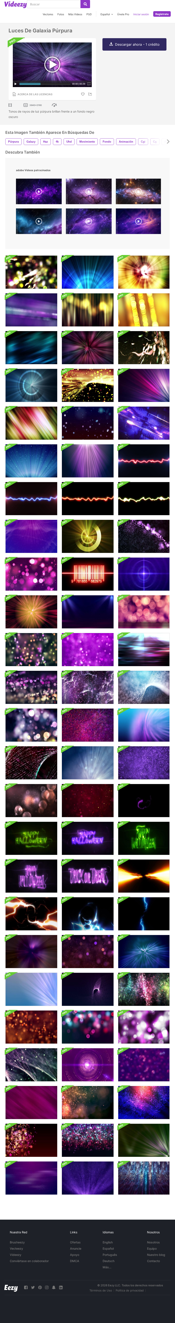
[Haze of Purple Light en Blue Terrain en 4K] (31, 536)
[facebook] (26, 1287)
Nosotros (153, 1242)
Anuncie (75, 1248)
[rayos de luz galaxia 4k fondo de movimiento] (31, 385)
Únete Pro (123, 14)
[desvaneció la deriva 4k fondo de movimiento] (88, 1027)
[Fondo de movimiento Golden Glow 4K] (144, 310)
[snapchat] (54, 1287)
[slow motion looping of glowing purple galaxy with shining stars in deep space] (39, 192)
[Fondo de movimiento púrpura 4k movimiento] (144, 1027)
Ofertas (75, 1242)
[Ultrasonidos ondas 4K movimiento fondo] (144, 649)
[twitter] (33, 1287)
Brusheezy (17, 1242)
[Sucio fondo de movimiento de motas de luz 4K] (144, 347)
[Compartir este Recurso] (90, 94)
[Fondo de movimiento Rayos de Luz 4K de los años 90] (31, 310)
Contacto (153, 1261)
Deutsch (108, 1261)
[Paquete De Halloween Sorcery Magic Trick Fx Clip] (144, 800)
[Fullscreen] (89, 84)
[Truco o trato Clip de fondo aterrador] (88, 876)
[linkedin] (61, 1287)
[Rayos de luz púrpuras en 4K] (88, 461)
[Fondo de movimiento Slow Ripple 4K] (144, 687)
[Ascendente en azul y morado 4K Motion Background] (144, 1178)
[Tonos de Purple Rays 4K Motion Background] (144, 385)
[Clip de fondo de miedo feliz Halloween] (31, 838)
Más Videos (75, 14)
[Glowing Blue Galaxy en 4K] (144, 951)
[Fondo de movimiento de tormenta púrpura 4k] (88, 687)
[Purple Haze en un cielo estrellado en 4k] (31, 1178)
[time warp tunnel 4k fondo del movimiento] (88, 347)
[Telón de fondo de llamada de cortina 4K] (88, 310)
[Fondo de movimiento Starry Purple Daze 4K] (88, 1140)
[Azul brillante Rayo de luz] (31, 989)
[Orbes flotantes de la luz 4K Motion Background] (31, 687)
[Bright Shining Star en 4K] (144, 574)
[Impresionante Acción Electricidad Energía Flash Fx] (144, 876)
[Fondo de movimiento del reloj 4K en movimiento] (31, 1065)
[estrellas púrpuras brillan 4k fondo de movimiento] (31, 1140)
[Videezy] (15, 4)
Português (110, 1255)
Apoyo (74, 1255)
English (108, 1242)
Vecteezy (16, 1248)
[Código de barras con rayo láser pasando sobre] (88, 574)
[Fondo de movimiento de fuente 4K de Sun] (88, 536)
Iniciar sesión (141, 14)
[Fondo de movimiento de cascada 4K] (144, 989)
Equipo (152, 1248)
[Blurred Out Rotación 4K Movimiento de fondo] (31, 272)
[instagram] (46, 1287)
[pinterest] (40, 1287)
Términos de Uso (100, 1290)
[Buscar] (85, 4)
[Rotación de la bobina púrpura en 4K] (88, 989)
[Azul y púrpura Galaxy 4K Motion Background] (88, 423)
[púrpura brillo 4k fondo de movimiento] (31, 763)
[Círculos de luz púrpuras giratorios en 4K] (88, 1065)
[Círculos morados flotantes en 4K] (144, 612)
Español (108, 1248)
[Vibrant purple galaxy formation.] (138, 222)
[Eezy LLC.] (11, 1287)
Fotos (60, 14)
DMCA (74, 1261)
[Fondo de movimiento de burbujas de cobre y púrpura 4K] (31, 800)
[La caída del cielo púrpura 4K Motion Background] (144, 536)
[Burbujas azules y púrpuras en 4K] (144, 1065)
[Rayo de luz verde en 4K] (144, 1140)
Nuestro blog (156, 1255)
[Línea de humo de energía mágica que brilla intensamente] (144, 461)
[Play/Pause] (15, 84)
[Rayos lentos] (31, 461)
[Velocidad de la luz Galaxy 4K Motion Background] (88, 385)
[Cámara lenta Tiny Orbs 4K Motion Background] (144, 1102)
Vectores (48, 14)
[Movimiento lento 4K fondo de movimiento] (144, 725)
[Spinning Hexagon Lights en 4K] (31, 649)
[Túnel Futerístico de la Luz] (31, 951)
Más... (107, 1267)
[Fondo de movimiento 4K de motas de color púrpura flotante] (31, 574)
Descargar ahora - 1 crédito (137, 44)
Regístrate (162, 14)
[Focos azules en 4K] (88, 612)
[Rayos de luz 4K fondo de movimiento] (31, 423)
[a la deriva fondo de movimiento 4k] (31, 725)
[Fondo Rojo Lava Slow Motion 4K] (88, 800)
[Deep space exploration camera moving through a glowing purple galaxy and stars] (138, 192)
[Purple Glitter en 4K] (88, 951)
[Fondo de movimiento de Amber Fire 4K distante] (88, 1102)
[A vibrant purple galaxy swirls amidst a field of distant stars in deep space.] (89, 192)
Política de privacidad (130, 1290)
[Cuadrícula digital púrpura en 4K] (31, 1027)
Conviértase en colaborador (29, 1261)
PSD (89, 14)
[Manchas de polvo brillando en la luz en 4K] (88, 1178)
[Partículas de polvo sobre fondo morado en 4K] (31, 1102)
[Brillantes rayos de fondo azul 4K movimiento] (88, 272)
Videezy (15, 1255)
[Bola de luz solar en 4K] (31, 612)
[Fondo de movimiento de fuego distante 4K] (88, 725)
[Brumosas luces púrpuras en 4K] (88, 649)
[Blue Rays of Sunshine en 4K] (88, 763)
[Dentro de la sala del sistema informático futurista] (144, 423)
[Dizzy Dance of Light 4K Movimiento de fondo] (31, 347)
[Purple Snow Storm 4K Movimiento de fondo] (144, 763)
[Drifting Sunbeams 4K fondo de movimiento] (144, 272)
